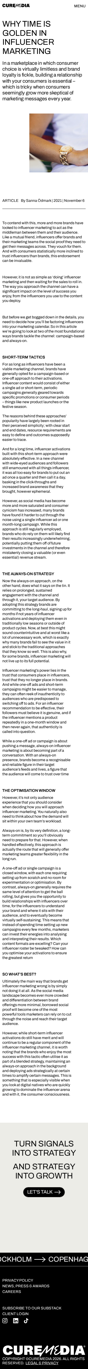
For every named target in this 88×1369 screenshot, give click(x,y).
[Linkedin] (15, 1320)
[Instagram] (5, 1320)
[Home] (16, 6)
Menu (80, 6)
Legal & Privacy (42, 1363)
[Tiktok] (26, 1320)
